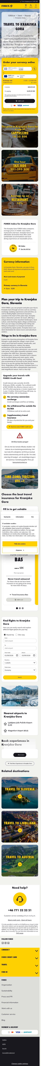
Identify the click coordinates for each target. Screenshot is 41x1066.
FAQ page (19, 933)
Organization (7, 985)
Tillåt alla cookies (20, 544)
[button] (26, 6)
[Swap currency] (35, 69)
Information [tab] (20, 517)
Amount (21, 68)
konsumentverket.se (20, 462)
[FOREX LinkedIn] (8, 943)
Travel (20, 15)
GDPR (4, 1044)
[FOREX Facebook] (3, 943)
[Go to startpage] (7, 6)
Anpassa (19, 550)
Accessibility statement (8, 1053)
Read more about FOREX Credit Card (21, 427)
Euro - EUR (10, 288)
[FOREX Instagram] (5, 943)
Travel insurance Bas (20, 595)
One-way (21, 635)
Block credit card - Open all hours (20, 920)
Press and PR (7, 996)
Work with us (7, 1008)
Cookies (4, 1040)
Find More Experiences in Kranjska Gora (21, 763)
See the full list (25, 249)
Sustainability (7, 991)
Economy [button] (8, 670)
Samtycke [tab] (7, 517)
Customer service (8, 1014)
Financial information (10, 1002)
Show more (21, 755)
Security (4, 1048)
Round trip (10, 635)
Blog (3, 1020)
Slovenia (28, 15)
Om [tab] (32, 517)
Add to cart (21, 101)
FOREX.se (11, 15)
